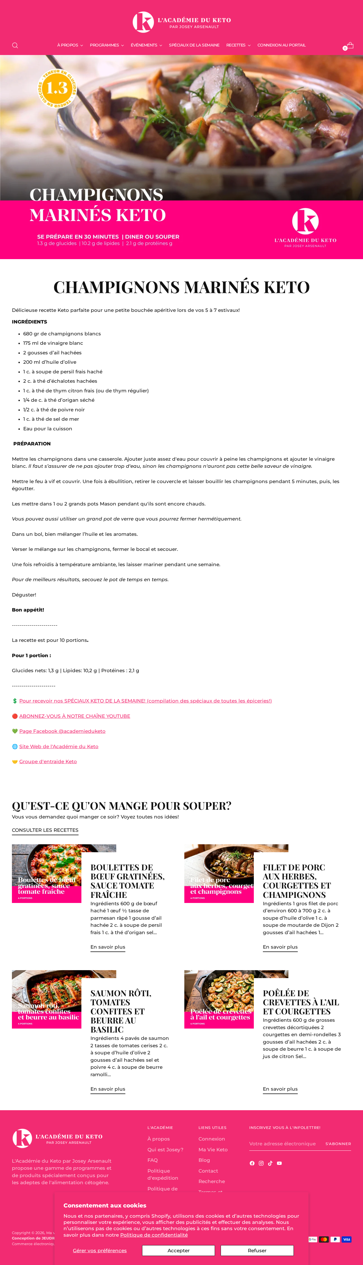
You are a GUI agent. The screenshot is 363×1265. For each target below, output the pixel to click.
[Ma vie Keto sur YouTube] (280, 1164)
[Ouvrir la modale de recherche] (15, 45)
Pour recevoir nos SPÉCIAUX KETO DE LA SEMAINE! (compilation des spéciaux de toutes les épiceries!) (145, 701)
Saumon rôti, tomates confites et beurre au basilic (120, 1011)
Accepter (179, 1250)
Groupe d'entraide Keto (48, 761)
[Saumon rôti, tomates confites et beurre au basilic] (64, 1034)
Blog (204, 1160)
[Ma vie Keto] (181, 19)
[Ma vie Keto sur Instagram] (261, 1164)
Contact (208, 1171)
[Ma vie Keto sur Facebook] (252, 1164)
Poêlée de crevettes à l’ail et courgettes (301, 1001)
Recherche (212, 1181)
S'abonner (338, 1143)
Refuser (257, 1250)
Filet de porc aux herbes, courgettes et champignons (297, 880)
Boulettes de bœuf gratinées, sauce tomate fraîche (127, 880)
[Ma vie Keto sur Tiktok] (270, 1164)
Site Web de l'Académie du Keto (58, 746)
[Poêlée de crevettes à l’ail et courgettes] (236, 1034)
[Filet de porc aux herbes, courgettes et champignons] (236, 900)
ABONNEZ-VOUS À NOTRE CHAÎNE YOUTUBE (74, 716)
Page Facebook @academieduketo (62, 731)
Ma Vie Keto (213, 1149)
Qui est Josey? (165, 1149)
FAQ (152, 1160)
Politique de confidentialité (154, 1235)
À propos (158, 1139)
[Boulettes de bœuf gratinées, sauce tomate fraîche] (64, 900)
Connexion (212, 1139)
